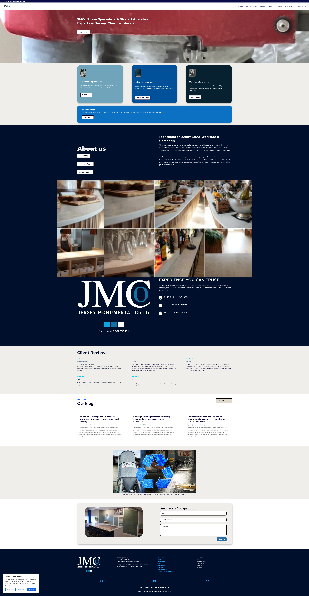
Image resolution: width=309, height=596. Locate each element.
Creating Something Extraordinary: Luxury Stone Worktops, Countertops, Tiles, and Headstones (151, 419)
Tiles (247, 6)
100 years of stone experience (176, 313)
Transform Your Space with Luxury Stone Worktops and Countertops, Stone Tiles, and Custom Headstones (206, 419)
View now (88, 117)
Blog (95, 425)
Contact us (300, 6)
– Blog (159, 560)
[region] (21, 583)
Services (262, 6)
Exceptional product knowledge (177, 297)
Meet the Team (85, 164)
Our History (83, 156)
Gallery (271, 6)
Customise (10, 589)
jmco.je (83, 425)
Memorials (253, 6)
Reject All (21, 589)
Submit (222, 539)
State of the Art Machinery (175, 305)
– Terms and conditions (165, 571)
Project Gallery (85, 172)
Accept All (31, 589)
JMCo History (289, 6)
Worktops (240, 6)
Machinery (280, 6)
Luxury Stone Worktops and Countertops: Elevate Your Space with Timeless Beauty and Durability (99, 419)
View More (223, 400)
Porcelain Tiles (143, 98)
